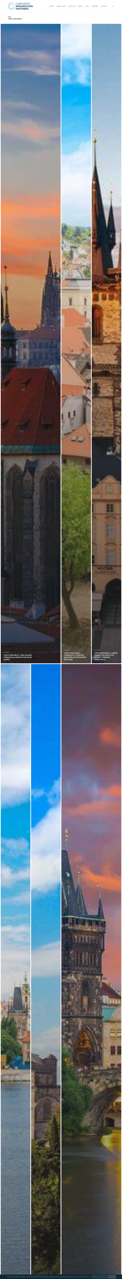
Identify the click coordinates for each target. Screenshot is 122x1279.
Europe (6, 652)
